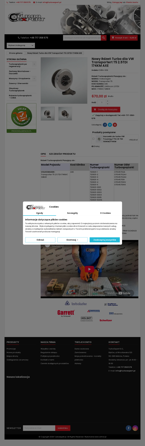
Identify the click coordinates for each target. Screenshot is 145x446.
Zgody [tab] (39, 213)
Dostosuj (71, 239)
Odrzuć (40, 239)
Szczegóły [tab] (72, 213)
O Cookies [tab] (105, 213)
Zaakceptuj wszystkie (104, 239)
